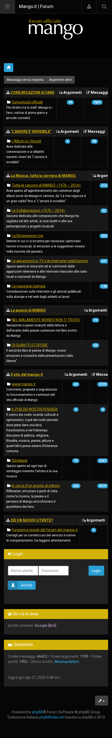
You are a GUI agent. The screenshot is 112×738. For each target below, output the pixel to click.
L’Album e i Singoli (26, 141)
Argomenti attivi (60, 80)
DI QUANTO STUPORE (30, 345)
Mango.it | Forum (36, 6)
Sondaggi (19, 460)
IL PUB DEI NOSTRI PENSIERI (35, 409)
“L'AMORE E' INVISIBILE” (31, 131)
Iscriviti (26, 585)
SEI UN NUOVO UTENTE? (32, 520)
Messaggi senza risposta (25, 80)
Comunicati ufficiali (27, 102)
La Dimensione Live (27, 236)
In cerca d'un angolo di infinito (36, 486)
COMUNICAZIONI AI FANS (32, 92)
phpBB (37, 712)
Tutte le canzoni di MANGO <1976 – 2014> (46, 185)
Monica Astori (67, 662)
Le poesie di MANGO (28, 310)
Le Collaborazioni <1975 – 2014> (38, 210)
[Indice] (56, 29)
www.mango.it (23, 384)
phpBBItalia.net (51, 717)
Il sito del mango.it (27, 374)
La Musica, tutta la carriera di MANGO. (43, 176)
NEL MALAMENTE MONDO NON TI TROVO (46, 320)
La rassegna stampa (28, 286)
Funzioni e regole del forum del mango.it (45, 530)
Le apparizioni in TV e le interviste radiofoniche (50, 261)
